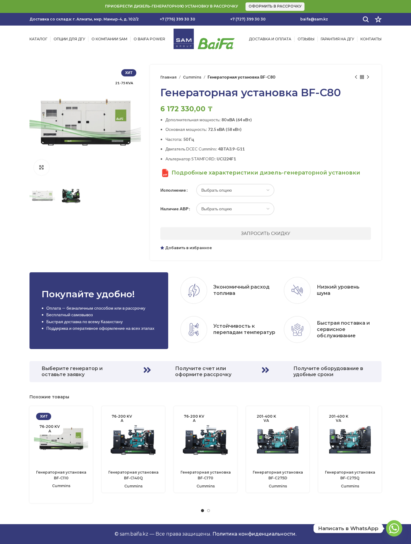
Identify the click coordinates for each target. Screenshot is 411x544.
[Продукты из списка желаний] (378, 19)
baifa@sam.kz (314, 19)
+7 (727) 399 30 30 (248, 19)
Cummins (192, 77)
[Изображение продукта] (61, 439)
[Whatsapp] (394, 528)
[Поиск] (366, 19)
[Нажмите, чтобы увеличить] (41, 167)
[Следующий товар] (368, 77)
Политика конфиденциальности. (254, 534)
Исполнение (173, 190)
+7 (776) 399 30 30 (177, 19)
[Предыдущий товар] (356, 77)
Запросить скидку (265, 233)
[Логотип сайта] (203, 38)
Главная (168, 77)
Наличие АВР (174, 208)
